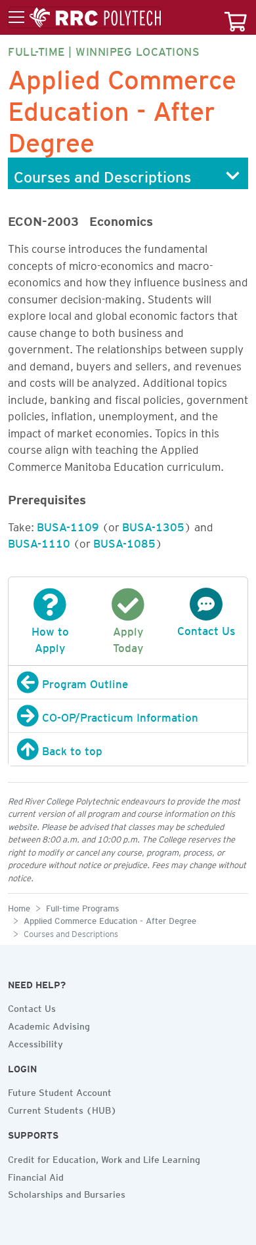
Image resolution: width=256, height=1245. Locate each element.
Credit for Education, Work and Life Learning (104, 1157)
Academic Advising (49, 1024)
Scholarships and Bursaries (66, 1192)
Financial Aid (36, 1175)
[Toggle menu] (84, 18)
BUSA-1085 (124, 541)
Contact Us (32, 1006)
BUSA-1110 (39, 541)
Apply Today (128, 637)
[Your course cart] (235, 17)
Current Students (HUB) (62, 1108)
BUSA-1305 (153, 525)
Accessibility (35, 1042)
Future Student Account (60, 1090)
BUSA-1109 (68, 525)
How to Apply (50, 637)
